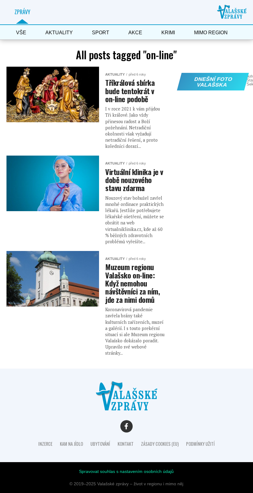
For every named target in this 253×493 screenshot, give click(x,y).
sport (100, 32)
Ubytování (100, 444)
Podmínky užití (200, 444)
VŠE (21, 32)
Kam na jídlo (71, 444)
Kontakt (126, 444)
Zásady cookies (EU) (160, 444)
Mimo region (211, 32)
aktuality (59, 32)
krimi (168, 32)
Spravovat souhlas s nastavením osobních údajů (126, 471)
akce (135, 32)
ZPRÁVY (22, 12)
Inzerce (45, 444)
